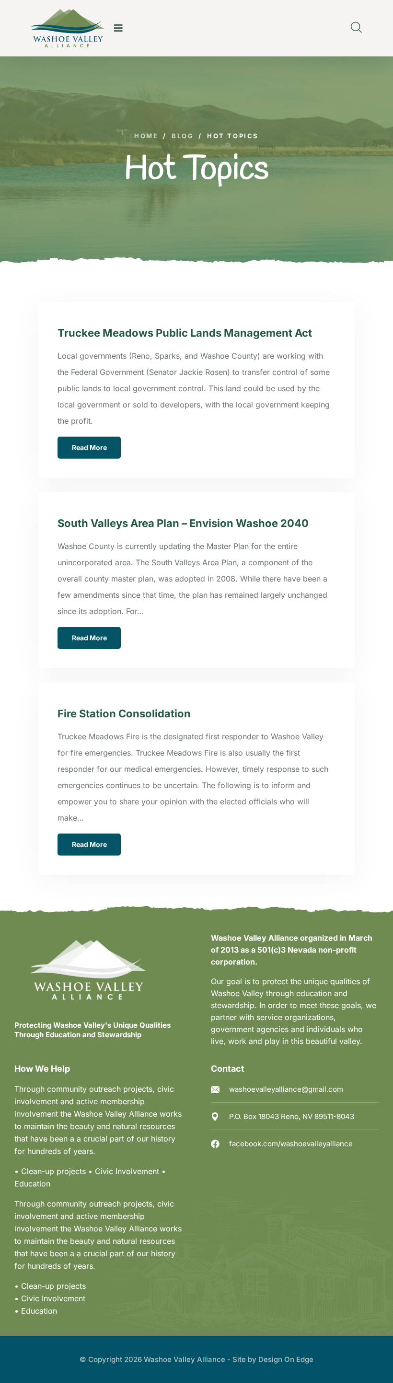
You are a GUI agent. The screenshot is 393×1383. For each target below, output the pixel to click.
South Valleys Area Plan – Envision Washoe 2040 (183, 523)
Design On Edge (285, 1359)
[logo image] (67, 28)
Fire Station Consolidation (124, 713)
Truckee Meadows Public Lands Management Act (185, 333)
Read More (89, 447)
